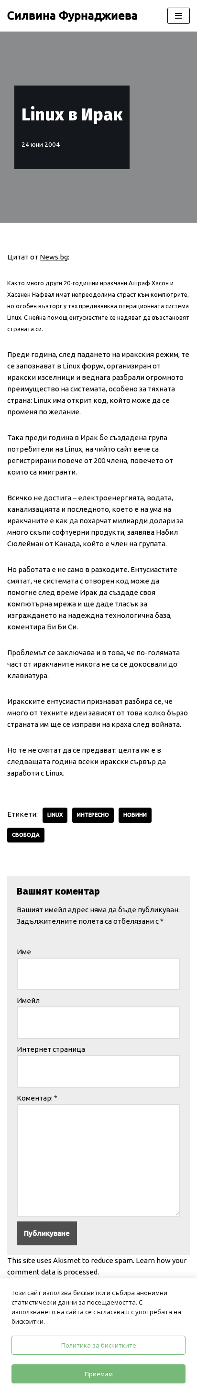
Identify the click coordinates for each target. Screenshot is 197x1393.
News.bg (54, 257)
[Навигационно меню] (178, 16)
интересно (93, 815)
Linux (55, 815)
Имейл (28, 1000)
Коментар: (37, 1098)
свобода (26, 835)
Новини (135, 815)
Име (24, 952)
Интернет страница (51, 1049)
